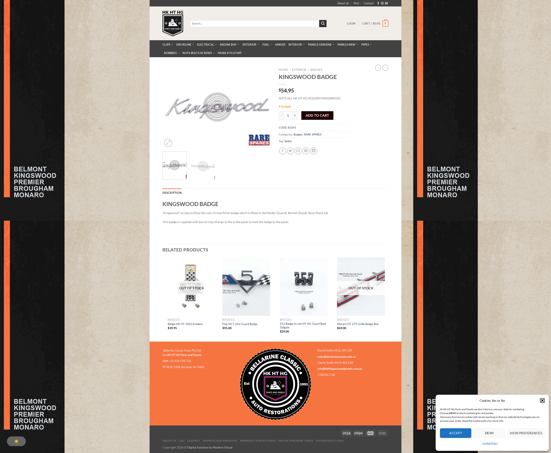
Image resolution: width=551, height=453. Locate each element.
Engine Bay (228, 44)
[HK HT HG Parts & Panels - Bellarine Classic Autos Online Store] (173, 23)
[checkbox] (16, 441)
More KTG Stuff (230, 53)
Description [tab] (172, 192)
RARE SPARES (313, 134)
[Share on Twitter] (290, 150)
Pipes (365, 44)
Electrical (205, 44)
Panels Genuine (320, 44)
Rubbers (170, 53)
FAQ (356, 3)
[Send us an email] (386, 3)
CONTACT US (326, 374)
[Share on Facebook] (282, 150)
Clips (166, 44)
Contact (369, 3)
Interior (295, 44)
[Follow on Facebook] (378, 3)
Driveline (183, 44)
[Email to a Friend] (298, 150)
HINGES (280, 44)
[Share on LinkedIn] (313, 150)
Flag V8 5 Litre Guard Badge (239, 324)
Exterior (250, 44)
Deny (489, 433)
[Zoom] (168, 143)
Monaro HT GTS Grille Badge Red (357, 324)
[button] (542, 400)
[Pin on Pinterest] (306, 150)
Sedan (288, 141)
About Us (343, 3)
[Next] (265, 107)
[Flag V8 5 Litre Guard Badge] (246, 287)
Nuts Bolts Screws (197, 53)
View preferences (526, 433)
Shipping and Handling (220, 440)
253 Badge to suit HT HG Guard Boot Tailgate (303, 325)
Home (283, 69)
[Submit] (323, 23)
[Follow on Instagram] (382, 3)
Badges (316, 69)
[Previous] (170, 107)
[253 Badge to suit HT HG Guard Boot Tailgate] (304, 287)
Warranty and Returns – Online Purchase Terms (276, 440)
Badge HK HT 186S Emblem (185, 324)
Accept (455, 433)
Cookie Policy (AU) (330, 440)
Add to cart (317, 115)
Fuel (265, 44)
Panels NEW (346, 44)
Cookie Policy (490, 443)
